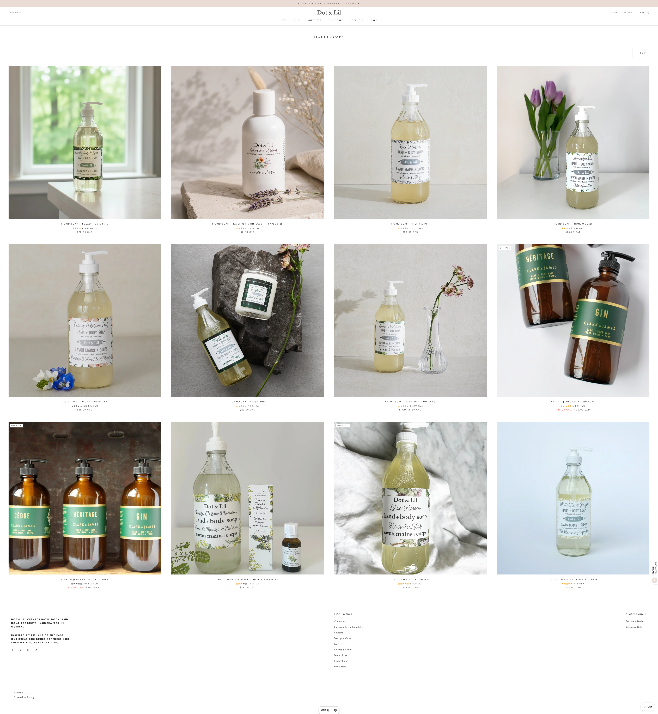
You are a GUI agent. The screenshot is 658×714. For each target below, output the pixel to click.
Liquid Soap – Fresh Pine (247, 401)
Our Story (336, 20)
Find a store (340, 666)
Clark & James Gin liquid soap (573, 401)
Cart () (643, 12)
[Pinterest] (28, 650)
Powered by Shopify (24, 697)
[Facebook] (12, 650)
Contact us (339, 621)
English (13, 12)
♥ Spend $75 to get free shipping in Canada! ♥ (329, 3)
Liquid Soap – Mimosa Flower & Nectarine (247, 579)
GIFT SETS (315, 20)
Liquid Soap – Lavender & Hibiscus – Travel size (247, 223)
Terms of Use (340, 655)
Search (628, 12)
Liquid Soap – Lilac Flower (410, 579)
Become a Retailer (635, 621)
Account (613, 12)
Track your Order (342, 638)
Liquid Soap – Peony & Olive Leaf (85, 401)
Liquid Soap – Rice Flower (410, 223)
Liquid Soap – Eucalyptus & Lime (84, 223)
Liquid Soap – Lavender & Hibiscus (410, 401)
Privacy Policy (341, 661)
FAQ (336, 644)
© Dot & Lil (21, 692)
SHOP (297, 20)
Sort (644, 53)
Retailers (357, 20)
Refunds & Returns (343, 649)
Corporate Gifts (634, 627)
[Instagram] (20, 650)
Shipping (338, 632)
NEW (284, 20)
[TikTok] (36, 650)
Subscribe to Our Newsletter (348, 627)
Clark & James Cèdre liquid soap (84, 579)
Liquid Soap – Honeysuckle (573, 223)
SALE (374, 20)
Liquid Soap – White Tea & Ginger (573, 579)
